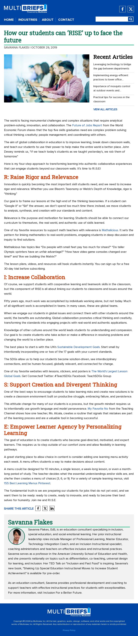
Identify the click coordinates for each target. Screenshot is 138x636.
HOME (9, 19)
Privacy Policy (69, 630)
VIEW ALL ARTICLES (105, 109)
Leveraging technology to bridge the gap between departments (112, 66)
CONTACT (66, 19)
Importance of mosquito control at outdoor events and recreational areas (111, 89)
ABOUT (48, 19)
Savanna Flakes (16, 47)
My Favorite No (98, 408)
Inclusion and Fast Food (82, 563)
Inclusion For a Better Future (62, 592)
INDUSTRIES (27, 19)
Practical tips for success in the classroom (111, 99)
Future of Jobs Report (87, 125)
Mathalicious (110, 230)
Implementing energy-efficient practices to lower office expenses (110, 78)
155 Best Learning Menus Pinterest (27, 483)
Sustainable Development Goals (78, 347)
